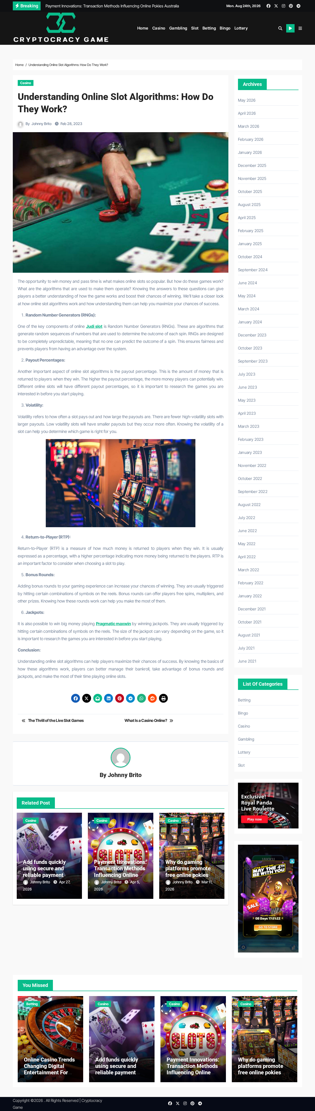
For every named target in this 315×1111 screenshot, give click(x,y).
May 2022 (247, 543)
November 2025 (252, 178)
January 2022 (250, 595)
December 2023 (252, 335)
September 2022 (253, 491)
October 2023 (250, 348)
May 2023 (247, 400)
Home (142, 28)
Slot (195, 28)
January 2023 (250, 452)
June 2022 (247, 530)
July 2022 (246, 517)
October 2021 (249, 621)
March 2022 (248, 569)
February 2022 (251, 582)
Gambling (178, 28)
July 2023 (246, 374)
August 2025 (249, 204)
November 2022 (252, 465)
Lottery (241, 28)
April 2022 (247, 556)
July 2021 (246, 648)
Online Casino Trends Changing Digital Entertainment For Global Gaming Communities (49, 1073)
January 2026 (250, 152)
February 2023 (251, 439)
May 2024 (247, 295)
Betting (209, 28)
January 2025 (250, 243)
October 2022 (250, 478)
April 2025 (247, 217)
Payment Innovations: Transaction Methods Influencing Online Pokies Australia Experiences (120, 875)
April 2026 (247, 113)
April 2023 (247, 413)
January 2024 (250, 321)
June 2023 (247, 387)
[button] (300, 28)
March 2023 (248, 426)
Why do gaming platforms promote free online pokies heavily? (188, 872)
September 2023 (253, 361)
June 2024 (247, 282)
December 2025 (252, 165)
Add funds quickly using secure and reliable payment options (44, 872)
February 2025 (251, 230)
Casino (158, 28)
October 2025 (250, 191)
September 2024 (253, 269)
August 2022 (249, 504)
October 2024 (250, 256)
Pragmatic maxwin (113, 623)
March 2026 (248, 126)
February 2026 (251, 139)
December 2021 (252, 608)
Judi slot (94, 326)
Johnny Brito (41, 123)
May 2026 (247, 100)
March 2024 (248, 308)
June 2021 (247, 661)
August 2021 (249, 635)
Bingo (225, 28)
